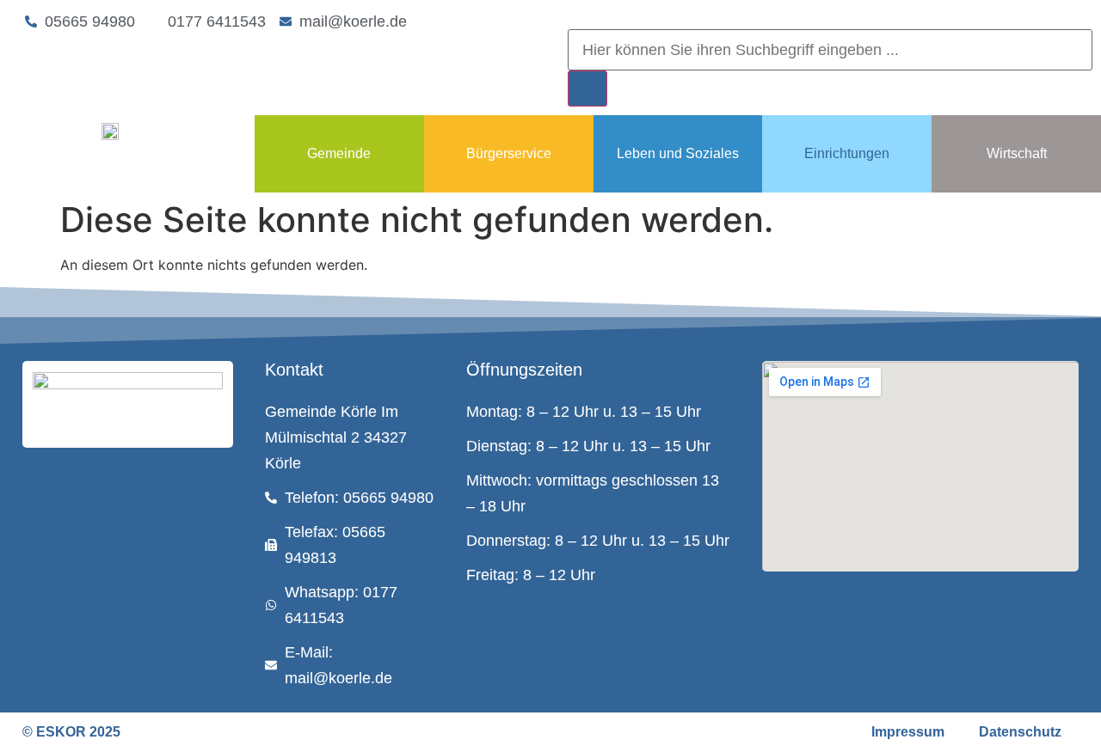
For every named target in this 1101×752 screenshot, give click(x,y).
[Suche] (587, 88)
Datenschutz (1020, 731)
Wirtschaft (1017, 153)
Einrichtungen (846, 153)
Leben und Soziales (678, 153)
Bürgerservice (508, 153)
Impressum (907, 731)
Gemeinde (339, 153)
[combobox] (830, 49)
